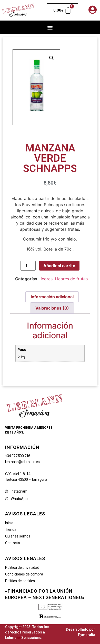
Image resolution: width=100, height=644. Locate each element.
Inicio (9, 523)
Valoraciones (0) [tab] (52, 308)
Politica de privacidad (22, 567)
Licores (45, 278)
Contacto (12, 543)
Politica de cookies (20, 581)
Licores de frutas (71, 278)
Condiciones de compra (24, 574)
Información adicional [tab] (52, 296)
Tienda (10, 529)
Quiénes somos (17, 536)
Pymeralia (86, 635)
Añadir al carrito (59, 265)
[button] (50, 27)
